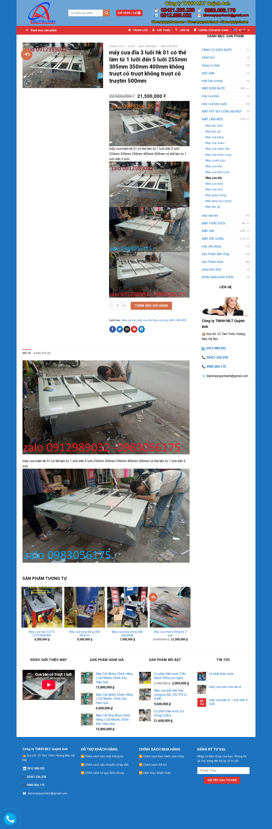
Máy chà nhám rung (218, 155)
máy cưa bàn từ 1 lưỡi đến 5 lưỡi (228, 702)
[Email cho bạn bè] (127, 329)
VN (240, 30)
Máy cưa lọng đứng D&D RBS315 (84, 633)
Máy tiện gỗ (212, 207)
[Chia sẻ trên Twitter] (119, 329)
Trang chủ (116, 46)
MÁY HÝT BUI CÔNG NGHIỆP (222, 111)
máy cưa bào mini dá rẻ (225, 687)
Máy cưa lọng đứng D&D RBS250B (127, 633)
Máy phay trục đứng (218, 201)
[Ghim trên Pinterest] (134, 329)
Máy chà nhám (215, 143)
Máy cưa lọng (214, 183)
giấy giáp (208, 73)
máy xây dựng (211, 246)
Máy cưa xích (214, 189)
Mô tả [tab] (27, 353)
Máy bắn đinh (214, 125)
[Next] (189, 615)
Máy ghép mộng (215, 195)
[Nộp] (106, 13)
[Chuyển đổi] (247, 88)
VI (248, 30)
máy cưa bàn (210, 96)
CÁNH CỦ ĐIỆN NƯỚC (217, 50)
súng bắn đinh (211, 269)
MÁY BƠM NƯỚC (213, 88)
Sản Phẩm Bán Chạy (216, 254)
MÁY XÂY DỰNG (213, 239)
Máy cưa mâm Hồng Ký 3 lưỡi (170, 633)
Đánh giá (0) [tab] (42, 353)
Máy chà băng (214, 137)
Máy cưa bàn (213, 166)
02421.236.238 (217, 357)
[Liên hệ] (9, 818)
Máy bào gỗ (213, 131)
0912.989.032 (216, 348)
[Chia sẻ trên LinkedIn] (141, 329)
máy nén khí (210, 216)
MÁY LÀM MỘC (212, 119)
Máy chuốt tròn (215, 160)
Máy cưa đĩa (213, 178)
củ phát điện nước (221, 674)
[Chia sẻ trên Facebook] (112, 329)
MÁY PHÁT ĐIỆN (213, 223)
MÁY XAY (208, 231)
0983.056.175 (216, 366)
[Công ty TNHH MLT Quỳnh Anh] (42, 13)
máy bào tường (212, 81)
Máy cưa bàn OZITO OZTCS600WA (42, 633)
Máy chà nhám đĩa (217, 149)
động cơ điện (211, 65)
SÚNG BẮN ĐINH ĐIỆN (217, 277)
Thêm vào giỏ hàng (151, 306)
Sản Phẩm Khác (213, 262)
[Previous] (23, 615)
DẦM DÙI (208, 58)
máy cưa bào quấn (214, 104)
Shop (131, 46)
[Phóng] (28, 83)
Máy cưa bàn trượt (217, 172)
